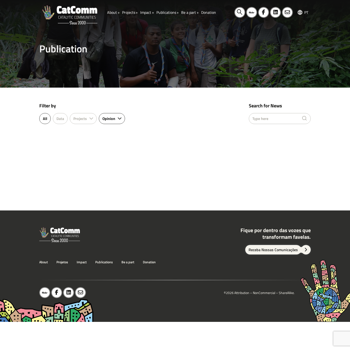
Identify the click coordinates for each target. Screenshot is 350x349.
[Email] (287, 12)
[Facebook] (263, 12)
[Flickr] (251, 12)
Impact (82, 261)
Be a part (127, 261)
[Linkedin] (275, 12)
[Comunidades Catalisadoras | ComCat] (69, 12)
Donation (149, 261)
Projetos (62, 261)
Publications (104, 261)
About (43, 261)
